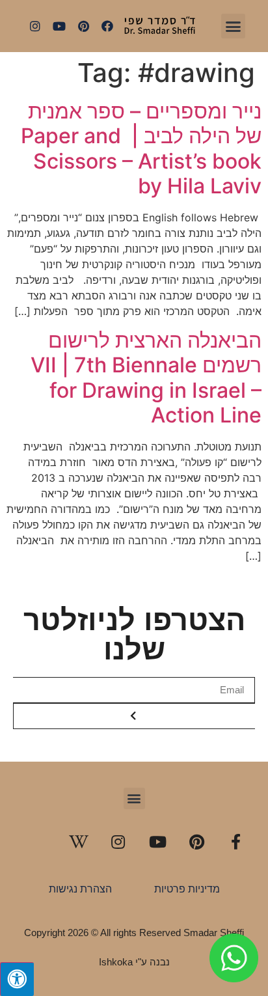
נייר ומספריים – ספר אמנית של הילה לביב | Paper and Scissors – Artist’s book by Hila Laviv (141, 148)
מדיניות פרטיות (187, 888)
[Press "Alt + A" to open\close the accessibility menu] (17, 979)
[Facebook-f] (236, 841)
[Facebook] (107, 26)
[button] (233, 26)
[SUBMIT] (134, 716)
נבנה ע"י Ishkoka (134, 961)
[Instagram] (35, 26)
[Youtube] (59, 26)
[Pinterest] (83, 26)
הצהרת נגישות (80, 888)
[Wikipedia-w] (78, 841)
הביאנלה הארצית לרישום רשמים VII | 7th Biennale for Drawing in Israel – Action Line (146, 377)
